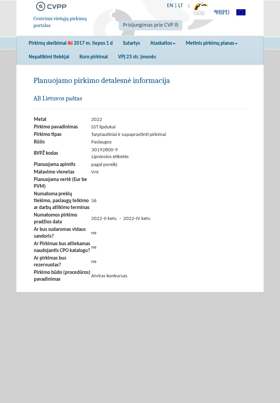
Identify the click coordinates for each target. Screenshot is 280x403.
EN (170, 6)
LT (180, 6)
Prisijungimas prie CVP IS (150, 25)
